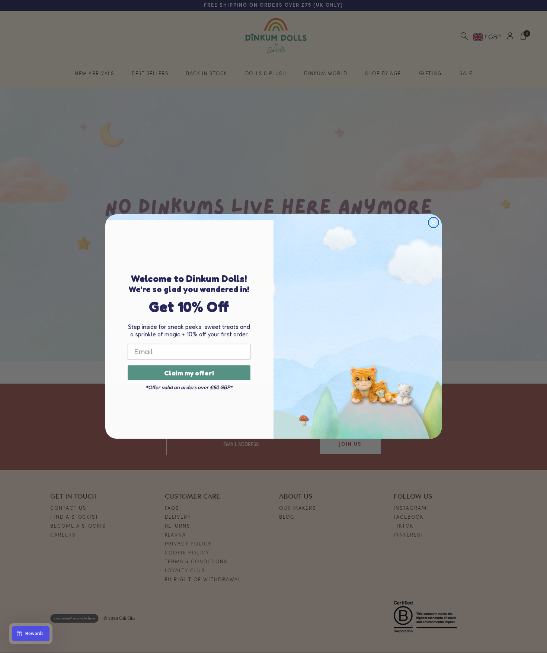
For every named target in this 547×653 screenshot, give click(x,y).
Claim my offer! (189, 373)
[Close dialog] (433, 222)
